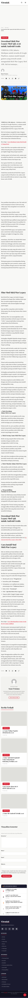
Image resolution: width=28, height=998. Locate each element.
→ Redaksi (3, 963)
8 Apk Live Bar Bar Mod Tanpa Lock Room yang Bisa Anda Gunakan (13, 907)
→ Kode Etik (4, 967)
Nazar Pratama (14, 689)
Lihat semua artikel (14, 697)
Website (3, 864)
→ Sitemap (3, 982)
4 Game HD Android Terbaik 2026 (13, 813)
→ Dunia (3, 939)
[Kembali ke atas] (24, 994)
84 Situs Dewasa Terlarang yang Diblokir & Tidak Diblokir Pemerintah (14, 901)
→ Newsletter (4, 979)
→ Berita (3, 937)
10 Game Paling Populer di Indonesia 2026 (10, 732)
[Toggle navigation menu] (25, 2)
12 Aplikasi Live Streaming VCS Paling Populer (11, 890)
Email (2, 857)
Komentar (4, 836)
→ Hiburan (3, 946)
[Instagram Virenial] (9, 929)
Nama (2, 850)
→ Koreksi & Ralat (5, 986)
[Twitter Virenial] (6, 929)
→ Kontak (3, 960)
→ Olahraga (4, 948)
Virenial (5, 992)
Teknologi (4, 37)
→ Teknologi (4, 941)
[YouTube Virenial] (13, 929)
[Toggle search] (21, 2)
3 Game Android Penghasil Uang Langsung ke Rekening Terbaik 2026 (11, 759)
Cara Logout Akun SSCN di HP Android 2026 (10, 787)
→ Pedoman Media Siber (6, 965)
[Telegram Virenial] (16, 929)
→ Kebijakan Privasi (5, 984)
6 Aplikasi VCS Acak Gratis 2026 (12, 912)
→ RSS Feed (3, 977)
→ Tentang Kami (5, 958)
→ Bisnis (3, 944)
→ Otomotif (3, 950)
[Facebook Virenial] (2, 929)
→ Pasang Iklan (4, 969)
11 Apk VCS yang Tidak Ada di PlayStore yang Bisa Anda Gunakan (13, 896)
